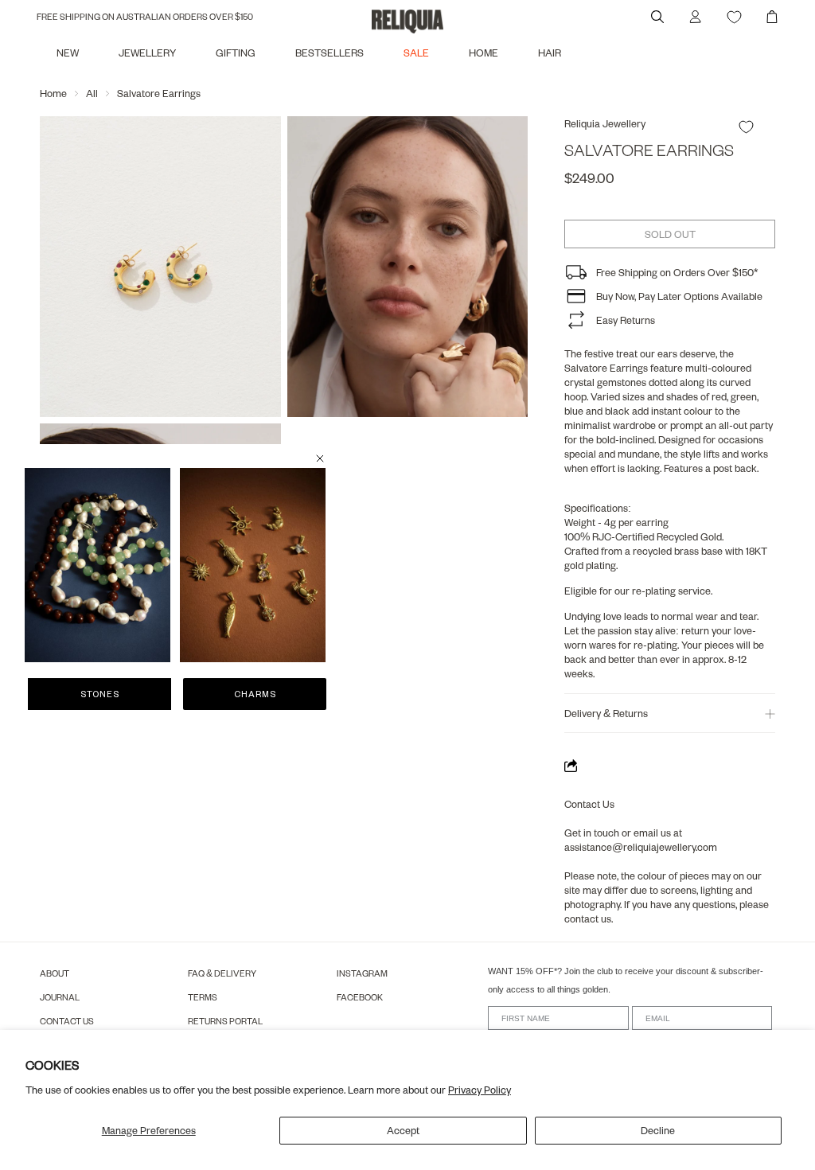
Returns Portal (225, 1021)
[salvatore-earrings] (160, 266)
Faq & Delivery (222, 973)
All (92, 93)
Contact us (67, 1021)
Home (53, 93)
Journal (60, 997)
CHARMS (255, 694)
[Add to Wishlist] (746, 126)
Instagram (362, 973)
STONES (99, 694)
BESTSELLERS (329, 52)
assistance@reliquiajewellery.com (640, 846)
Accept (403, 1130)
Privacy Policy (479, 1089)
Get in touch (591, 832)
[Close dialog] (320, 458)
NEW (68, 52)
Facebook (360, 997)
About (54, 973)
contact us (587, 918)
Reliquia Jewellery (604, 123)
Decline (658, 1130)
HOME (483, 52)
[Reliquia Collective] (407, 21)
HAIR (549, 52)
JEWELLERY (147, 52)
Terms (202, 997)
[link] (97, 565)
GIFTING (235, 52)
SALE (416, 52)
